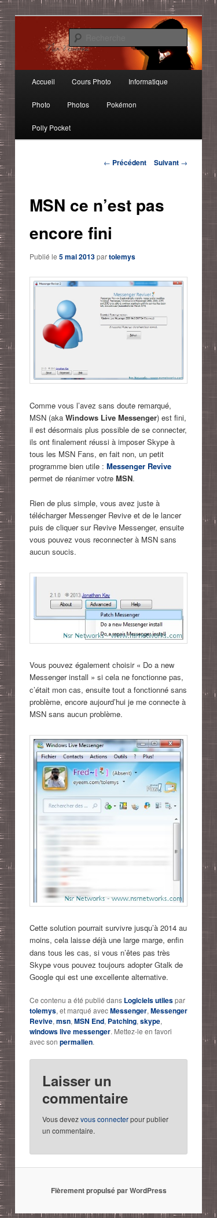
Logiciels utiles (148, 1000)
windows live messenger (70, 1031)
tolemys (122, 256)
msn (63, 1021)
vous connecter (104, 1119)
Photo (41, 104)
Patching (122, 1021)
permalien (76, 1042)
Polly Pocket (51, 127)
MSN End (89, 1021)
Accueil (43, 81)
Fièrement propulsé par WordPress (109, 1190)
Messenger (128, 1010)
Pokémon (121, 104)
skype (150, 1021)
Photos (78, 104)
